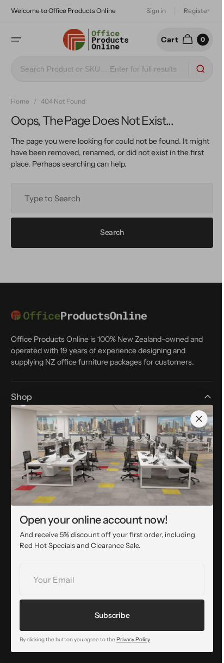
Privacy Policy (133, 639)
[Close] (199, 419)
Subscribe (112, 615)
